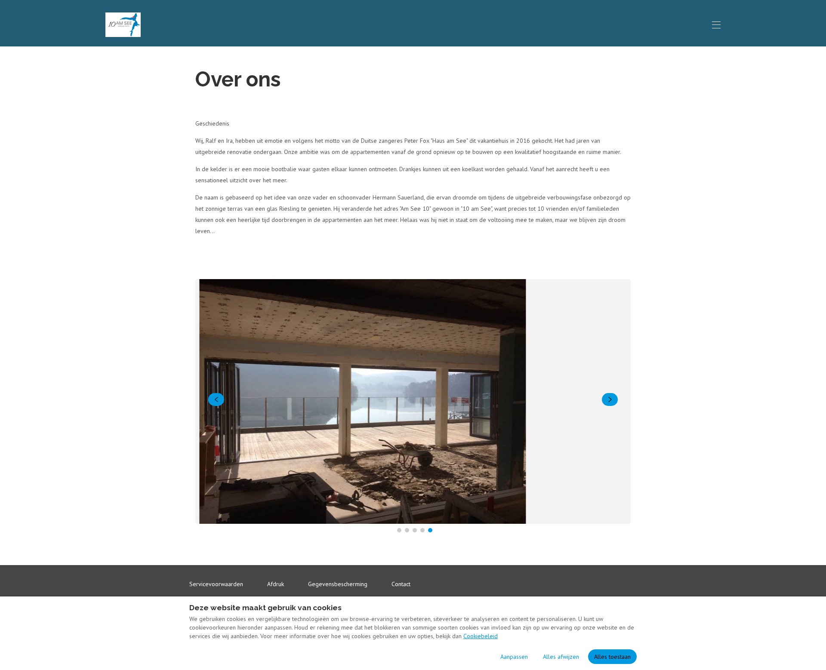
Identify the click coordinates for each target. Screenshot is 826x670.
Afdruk (275, 584)
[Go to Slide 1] (399, 530)
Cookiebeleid (480, 636)
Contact (400, 584)
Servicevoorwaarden (216, 584)
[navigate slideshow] (216, 399)
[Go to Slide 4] (422, 530)
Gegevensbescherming (337, 584)
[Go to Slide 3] (415, 530)
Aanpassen (514, 657)
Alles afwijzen (561, 657)
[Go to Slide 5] (430, 530)
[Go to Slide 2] (407, 530)
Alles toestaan (612, 657)
